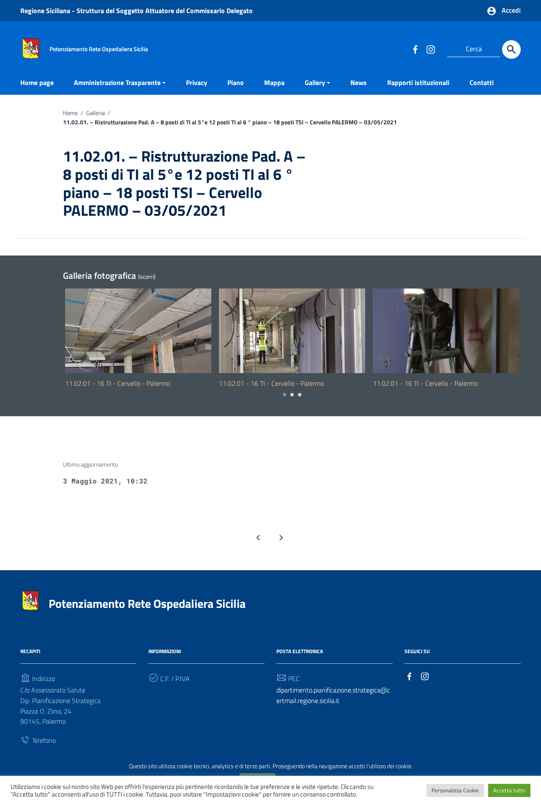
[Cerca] (511, 49)
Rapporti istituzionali (418, 82)
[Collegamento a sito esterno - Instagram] (430, 49)
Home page (37, 82)
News (358, 82)
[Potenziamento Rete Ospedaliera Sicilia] (30, 48)
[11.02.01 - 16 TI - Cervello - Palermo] (138, 330)
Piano (235, 82)
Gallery (315, 82)
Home (70, 113)
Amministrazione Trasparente (117, 82)
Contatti (482, 82)
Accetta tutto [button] (509, 790)
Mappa (274, 82)
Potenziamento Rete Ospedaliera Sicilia (147, 603)
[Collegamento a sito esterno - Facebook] (415, 49)
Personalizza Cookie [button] (455, 790)
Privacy (196, 82)
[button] (284, 394)
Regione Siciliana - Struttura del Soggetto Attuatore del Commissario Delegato (136, 10)
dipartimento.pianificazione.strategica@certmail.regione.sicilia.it (333, 695)
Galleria (95, 113)
